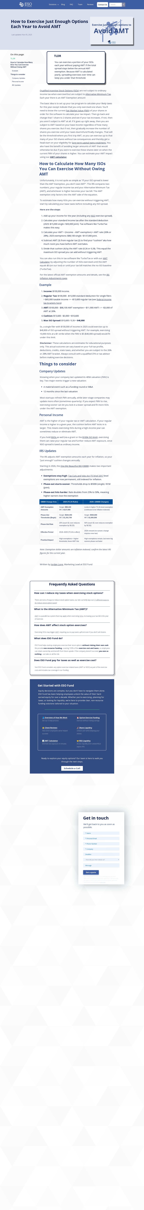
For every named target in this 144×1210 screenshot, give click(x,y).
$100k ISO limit (89, 437)
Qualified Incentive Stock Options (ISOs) (59, 90)
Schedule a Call (72, 768)
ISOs (81, 616)
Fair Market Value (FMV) (77, 110)
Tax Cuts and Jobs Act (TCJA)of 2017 (85, 475)
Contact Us (102, 4)
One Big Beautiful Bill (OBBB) (75, 466)
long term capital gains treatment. (89, 142)
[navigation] (25, 4)
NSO (93, 215)
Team (80, 4)
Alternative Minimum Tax (98, 94)
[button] (52, 4)
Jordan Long (57, 564)
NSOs (54, 437)
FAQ (71, 4)
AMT (36, 616)
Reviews (90, 4)
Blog (63, 4)
